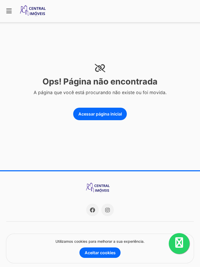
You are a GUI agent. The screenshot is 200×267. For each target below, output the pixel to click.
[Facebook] (92, 210)
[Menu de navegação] (9, 11)
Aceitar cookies (100, 252)
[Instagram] (107, 210)
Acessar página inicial (100, 114)
